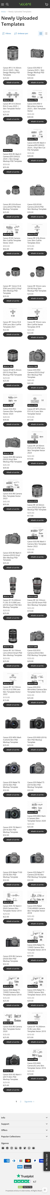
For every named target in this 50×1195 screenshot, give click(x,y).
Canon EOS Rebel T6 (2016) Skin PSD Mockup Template (11, 784)
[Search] (7, 4)
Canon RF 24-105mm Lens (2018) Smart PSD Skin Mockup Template (36, 602)
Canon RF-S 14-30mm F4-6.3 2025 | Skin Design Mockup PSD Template (12, 71)
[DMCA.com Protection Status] (25, 1188)
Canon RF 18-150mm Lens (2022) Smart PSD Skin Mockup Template (12, 652)
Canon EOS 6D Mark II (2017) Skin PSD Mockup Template (12, 1076)
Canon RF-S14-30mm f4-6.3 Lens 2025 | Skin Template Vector (12, 106)
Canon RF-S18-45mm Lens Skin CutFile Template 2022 (36, 240)
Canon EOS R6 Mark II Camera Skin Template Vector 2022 (36, 543)
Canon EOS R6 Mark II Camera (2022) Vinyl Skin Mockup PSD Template (12, 556)
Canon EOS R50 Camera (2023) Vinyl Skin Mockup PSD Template (35, 373)
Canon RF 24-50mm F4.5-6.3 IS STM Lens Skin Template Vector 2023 (36, 449)
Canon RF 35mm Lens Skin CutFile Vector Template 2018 (36, 324)
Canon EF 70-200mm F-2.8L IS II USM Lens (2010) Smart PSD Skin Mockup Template (12, 603)
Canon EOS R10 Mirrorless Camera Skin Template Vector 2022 (37, 689)
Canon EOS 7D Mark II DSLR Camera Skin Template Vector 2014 (12, 908)
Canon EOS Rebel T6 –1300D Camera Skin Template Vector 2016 (36, 992)
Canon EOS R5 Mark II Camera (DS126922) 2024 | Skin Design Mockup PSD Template (12, 157)
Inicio (3, 12)
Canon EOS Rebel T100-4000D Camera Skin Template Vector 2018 (36, 909)
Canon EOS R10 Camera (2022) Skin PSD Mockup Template (36, 652)
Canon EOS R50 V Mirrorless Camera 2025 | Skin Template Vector (36, 107)
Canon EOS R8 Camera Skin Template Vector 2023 (12, 495)
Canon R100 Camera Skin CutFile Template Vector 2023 (12, 240)
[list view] (46, 33)
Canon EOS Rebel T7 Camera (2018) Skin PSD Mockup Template (36, 874)
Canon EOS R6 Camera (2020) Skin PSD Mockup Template (12, 958)
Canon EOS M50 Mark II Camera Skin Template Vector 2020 (36, 818)
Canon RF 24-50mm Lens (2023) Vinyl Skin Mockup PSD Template (36, 507)
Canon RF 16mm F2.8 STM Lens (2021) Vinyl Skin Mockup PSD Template (12, 289)
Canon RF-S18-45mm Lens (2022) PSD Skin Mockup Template (12, 206)
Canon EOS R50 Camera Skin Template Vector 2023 (12, 411)
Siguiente (29, 1101)
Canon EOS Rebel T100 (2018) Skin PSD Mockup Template (12, 874)
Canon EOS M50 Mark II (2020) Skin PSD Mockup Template (12, 739)
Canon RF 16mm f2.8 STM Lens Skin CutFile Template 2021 (12, 324)
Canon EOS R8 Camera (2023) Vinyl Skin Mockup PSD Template (12, 459)
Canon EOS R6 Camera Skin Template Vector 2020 (12, 1028)
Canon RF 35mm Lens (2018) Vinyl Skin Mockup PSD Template (36, 288)
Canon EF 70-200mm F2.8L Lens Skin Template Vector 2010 (36, 1028)
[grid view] (40, 33)
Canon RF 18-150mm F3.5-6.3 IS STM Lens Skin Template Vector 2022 (12, 690)
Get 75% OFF (46, 1160)
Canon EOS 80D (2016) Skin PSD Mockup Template (36, 739)
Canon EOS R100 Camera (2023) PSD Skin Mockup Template (36, 206)
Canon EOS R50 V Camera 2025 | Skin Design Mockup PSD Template (35, 71)
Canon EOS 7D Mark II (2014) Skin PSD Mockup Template (12, 829)
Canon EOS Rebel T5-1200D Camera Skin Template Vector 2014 (36, 947)
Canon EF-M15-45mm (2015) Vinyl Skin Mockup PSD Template (12, 372)
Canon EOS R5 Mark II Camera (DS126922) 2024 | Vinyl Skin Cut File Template (36, 146)
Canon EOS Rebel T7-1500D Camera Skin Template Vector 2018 (12, 992)
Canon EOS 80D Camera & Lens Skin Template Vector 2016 (36, 1065)
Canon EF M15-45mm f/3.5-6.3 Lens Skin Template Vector (36, 411)
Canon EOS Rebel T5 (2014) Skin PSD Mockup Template (35, 784)
